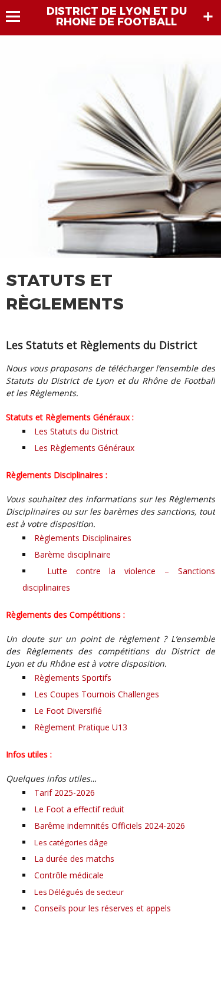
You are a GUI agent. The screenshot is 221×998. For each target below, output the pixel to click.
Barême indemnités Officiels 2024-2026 (109, 825)
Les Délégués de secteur (79, 892)
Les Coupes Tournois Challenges (96, 694)
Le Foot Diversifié (68, 710)
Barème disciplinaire (72, 554)
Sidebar (208, 16)
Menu (18, 16)
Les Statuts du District (76, 431)
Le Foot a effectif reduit (79, 809)
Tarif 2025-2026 (64, 792)
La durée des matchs (74, 858)
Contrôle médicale (69, 875)
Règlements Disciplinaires (82, 538)
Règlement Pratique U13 (80, 727)
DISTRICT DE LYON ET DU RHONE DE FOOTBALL (117, 16)
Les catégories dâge (71, 842)
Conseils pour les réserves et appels (102, 908)
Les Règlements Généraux (84, 447)
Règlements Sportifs (72, 677)
